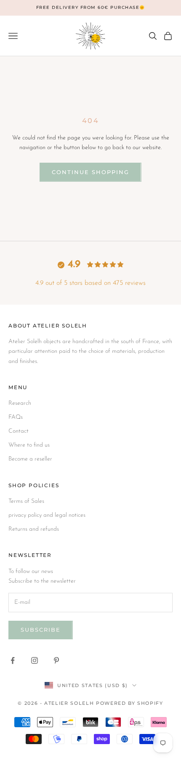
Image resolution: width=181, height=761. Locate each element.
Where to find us (29, 445)
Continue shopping (90, 172)
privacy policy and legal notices (46, 515)
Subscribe (41, 629)
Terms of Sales (26, 501)
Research (19, 403)
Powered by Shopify (129, 703)
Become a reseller (30, 459)
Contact (18, 431)
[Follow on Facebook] (12, 660)
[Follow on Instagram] (34, 660)
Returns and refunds (33, 529)
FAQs (15, 417)
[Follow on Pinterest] (56, 660)
